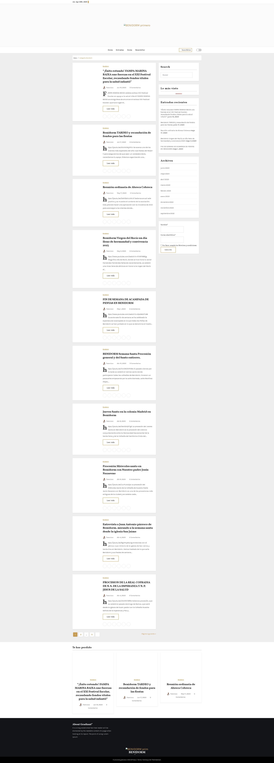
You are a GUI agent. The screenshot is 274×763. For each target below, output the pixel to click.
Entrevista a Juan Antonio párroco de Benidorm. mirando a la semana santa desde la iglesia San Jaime (128, 528)
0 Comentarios (135, 88)
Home (110, 50)
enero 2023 (165, 196)
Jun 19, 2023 (121, 88)
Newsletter (140, 50)
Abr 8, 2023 (121, 421)
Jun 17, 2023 (121, 142)
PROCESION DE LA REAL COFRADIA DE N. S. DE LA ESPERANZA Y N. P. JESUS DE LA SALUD (126, 586)
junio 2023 (165, 168)
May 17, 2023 (121, 193)
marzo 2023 (165, 185)
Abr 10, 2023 (121, 363)
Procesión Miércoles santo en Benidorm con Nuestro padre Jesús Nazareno (125, 470)
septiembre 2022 (167, 213)
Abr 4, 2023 (121, 537)
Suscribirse (186, 50)
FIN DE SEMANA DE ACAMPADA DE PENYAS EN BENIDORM (126, 301)
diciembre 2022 (167, 202)
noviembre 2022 (167, 208)
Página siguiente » (148, 634)
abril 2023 (165, 179)
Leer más (111, 109)
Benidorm (106, 66)
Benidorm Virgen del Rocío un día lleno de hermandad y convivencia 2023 (125, 241)
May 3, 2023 (121, 251)
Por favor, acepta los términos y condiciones (179, 245)
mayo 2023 (165, 174)
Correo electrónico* (168, 235)
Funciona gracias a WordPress (124, 760)
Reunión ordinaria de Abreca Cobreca (127, 187)
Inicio (75, 58)
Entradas (120, 50)
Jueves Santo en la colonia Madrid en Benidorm (127, 413)
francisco (109, 88)
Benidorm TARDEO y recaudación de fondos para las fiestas (127, 134)
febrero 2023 (166, 191)
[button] (73, 50)
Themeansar (156, 760)
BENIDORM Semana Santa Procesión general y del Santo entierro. (127, 356)
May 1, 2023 (121, 309)
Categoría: (85, 58)
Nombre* (164, 225)
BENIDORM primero (137, 753)
